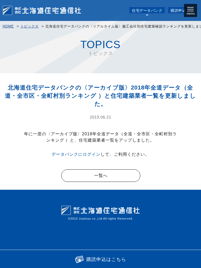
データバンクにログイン (76, 154)
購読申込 (178, 10)
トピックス (29, 26)
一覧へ (101, 175)
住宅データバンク (147, 10)
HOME (8, 26)
